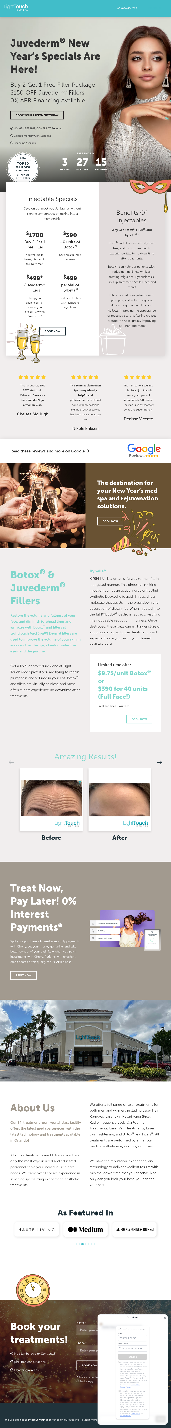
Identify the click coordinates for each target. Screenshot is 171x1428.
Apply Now (23, 975)
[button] (76, 1244)
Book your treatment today (37, 115)
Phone (81, 1342)
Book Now (52, 331)
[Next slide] (160, 762)
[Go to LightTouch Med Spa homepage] (16, 7)
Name (81, 1322)
